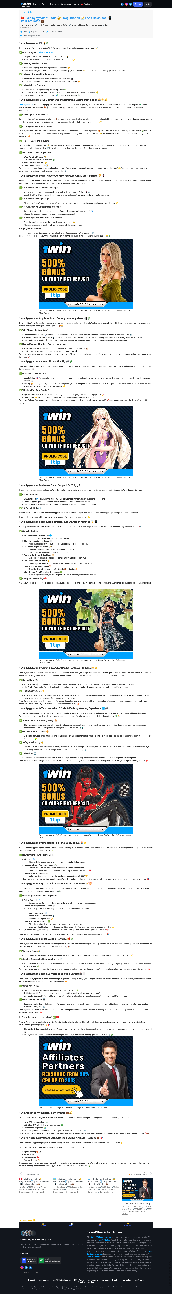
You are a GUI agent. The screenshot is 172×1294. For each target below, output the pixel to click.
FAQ (52, 4)
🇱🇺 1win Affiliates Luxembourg (136, 1203)
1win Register (92, 1280)
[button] (170, 1262)
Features (36, 4)
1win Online (126, 1280)
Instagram (31, 1259)
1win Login (105, 1280)
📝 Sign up (72, 1224)
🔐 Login (43, 1224)
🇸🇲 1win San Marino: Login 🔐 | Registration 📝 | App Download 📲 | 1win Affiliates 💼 (102, 1181)
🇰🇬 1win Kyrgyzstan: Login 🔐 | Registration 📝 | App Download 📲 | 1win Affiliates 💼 (66, 19)
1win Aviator (139, 1280)
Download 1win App (86, 1282)
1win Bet (115, 1280)
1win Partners (43, 1280)
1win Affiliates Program (61, 1280)
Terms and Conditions (29, 1272)
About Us (59, 4)
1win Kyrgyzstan (45, 52)
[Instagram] (24, 1260)
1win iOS (31, 1280)
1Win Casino (79, 1280)
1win (74, 4)
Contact (67, 4)
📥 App (99, 1224)
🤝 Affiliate (127, 1224)
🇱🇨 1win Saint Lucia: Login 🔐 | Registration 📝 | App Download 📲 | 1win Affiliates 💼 (68, 1181)
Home (23, 12)
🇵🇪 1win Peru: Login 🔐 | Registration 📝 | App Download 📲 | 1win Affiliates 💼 (34, 1181)
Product (45, 4)
